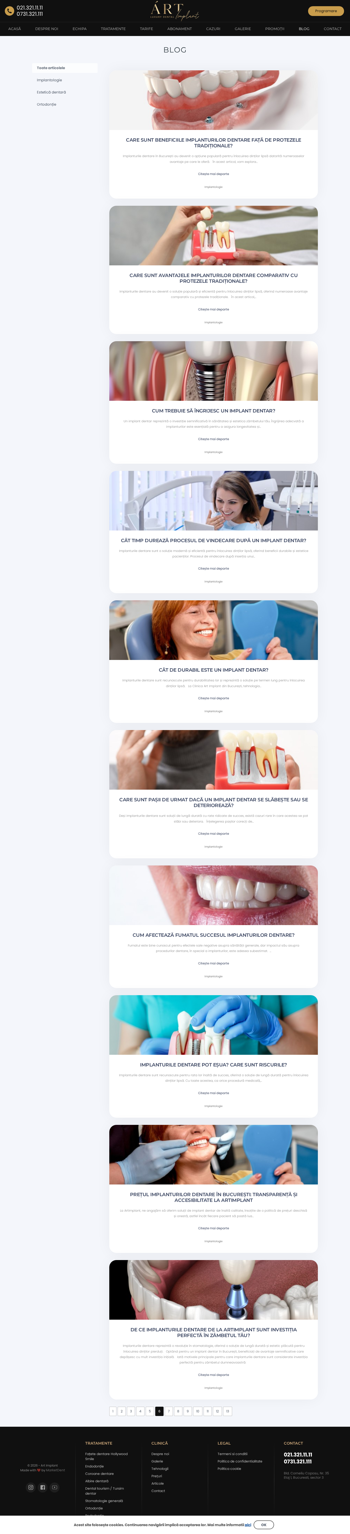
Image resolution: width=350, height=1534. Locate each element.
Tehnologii (159, 1468)
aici (248, 1524)
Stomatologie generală (104, 1500)
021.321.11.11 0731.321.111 (298, 1458)
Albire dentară (96, 1481)
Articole (157, 1483)
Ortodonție (46, 104)
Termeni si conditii (232, 1454)
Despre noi (160, 1454)
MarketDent (55, 1470)
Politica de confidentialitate (240, 1461)
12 (217, 1411)
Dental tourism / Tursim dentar (104, 1491)
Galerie (157, 1461)
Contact (158, 1490)
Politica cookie (229, 1468)
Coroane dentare (99, 1473)
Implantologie (49, 80)
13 (227, 1411)
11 (208, 1411)
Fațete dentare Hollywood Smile (106, 1456)
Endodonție (94, 1466)
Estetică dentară (51, 92)
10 (197, 1411)
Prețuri (156, 1476)
